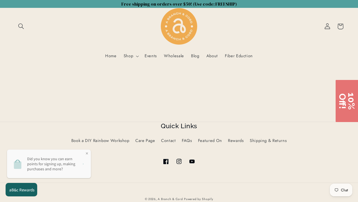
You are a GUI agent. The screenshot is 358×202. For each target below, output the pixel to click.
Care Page (145, 140)
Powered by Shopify (198, 199)
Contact (168, 140)
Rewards (236, 140)
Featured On (210, 140)
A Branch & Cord (170, 199)
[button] (21, 26)
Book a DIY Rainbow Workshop (100, 140)
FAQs (187, 140)
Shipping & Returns (268, 140)
